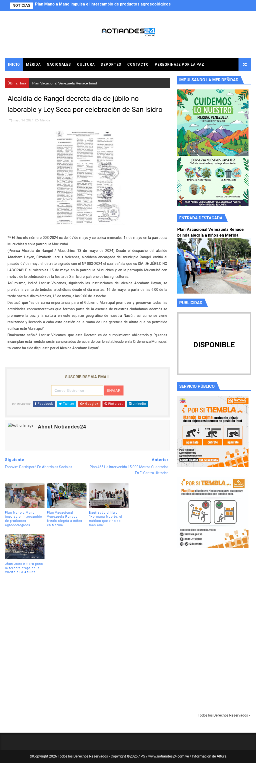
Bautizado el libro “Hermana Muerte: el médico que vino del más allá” (105, 519)
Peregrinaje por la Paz (179, 64)
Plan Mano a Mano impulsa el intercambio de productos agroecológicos (23, 519)
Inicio (14, 64)
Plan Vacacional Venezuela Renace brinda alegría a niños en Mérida (98, 5)
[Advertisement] (214, 599)
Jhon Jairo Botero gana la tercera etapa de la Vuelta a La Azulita (24, 568)
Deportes (111, 64)
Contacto (138, 64)
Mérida (33, 64)
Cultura (86, 64)
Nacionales (59, 64)
